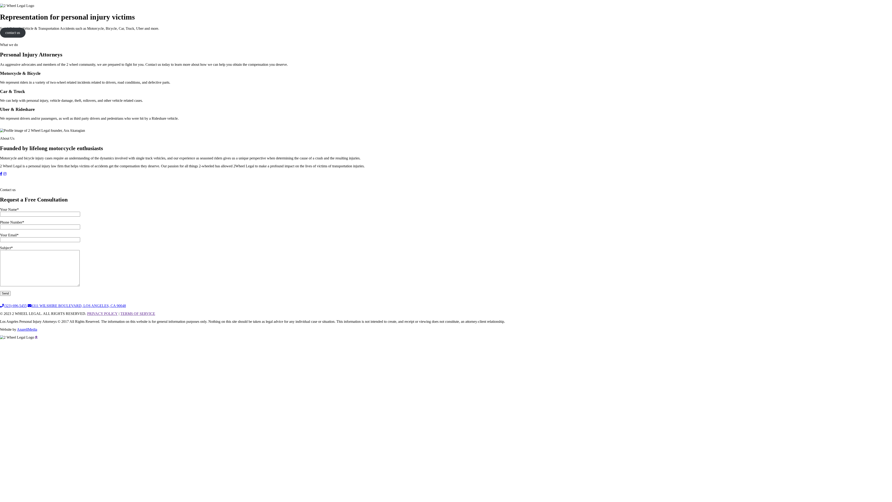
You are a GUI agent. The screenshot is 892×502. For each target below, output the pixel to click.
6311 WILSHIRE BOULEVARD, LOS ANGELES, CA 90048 (78, 306)
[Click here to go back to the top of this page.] (36, 337)
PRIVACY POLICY (102, 314)
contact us (12, 33)
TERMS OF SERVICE (137, 314)
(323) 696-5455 (15, 306)
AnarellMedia (27, 329)
